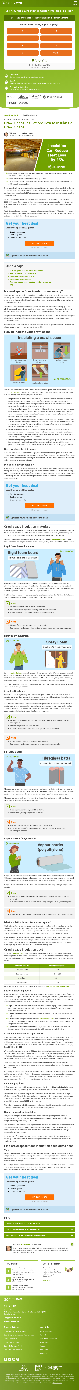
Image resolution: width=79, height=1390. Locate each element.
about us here (57, 1383)
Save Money (14, 81)
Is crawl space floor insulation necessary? (26, 271)
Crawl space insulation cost (21, 279)
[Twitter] (9, 1359)
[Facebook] (5, 1359)
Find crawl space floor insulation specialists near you (30, 282)
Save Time (14, 75)
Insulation (17, 115)
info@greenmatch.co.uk (12, 1318)
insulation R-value (57, 539)
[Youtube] (13, 1359)
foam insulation (15, 673)
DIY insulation (16, 392)
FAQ (11, 285)
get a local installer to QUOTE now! (58, 986)
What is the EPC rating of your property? (39, 24)
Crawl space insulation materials (22, 276)
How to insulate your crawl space (23, 273)
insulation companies (46, 1019)
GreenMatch (8, 115)
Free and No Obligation (19, 87)
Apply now (46, 1280)
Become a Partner (13, 1321)
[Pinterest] (17, 1359)
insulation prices (18, 953)
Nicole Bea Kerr (26, 1244)
